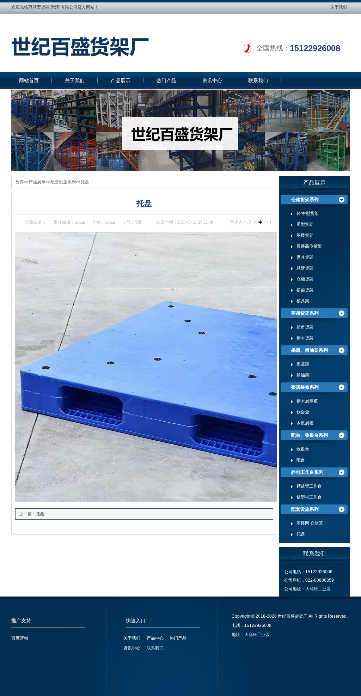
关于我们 (338, 7)
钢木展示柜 (307, 401)
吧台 (300, 460)
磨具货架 (304, 257)
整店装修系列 (305, 387)
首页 (19, 182)
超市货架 (304, 327)
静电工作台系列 (307, 472)
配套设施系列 (63, 182)
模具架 (302, 300)
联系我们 (258, 80)
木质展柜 (304, 422)
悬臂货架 (304, 268)
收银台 (302, 449)
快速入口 (136, 620)
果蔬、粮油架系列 (309, 350)
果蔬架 (302, 364)
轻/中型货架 (307, 213)
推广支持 (21, 620)
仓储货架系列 (305, 199)
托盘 (85, 182)
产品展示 (120, 80)
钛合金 (302, 412)
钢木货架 (304, 337)
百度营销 (19, 638)
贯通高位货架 (309, 246)
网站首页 (29, 80)
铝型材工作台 (309, 497)
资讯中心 (212, 80)
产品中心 (155, 638)
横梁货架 (304, 290)
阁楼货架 (304, 235)
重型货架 (304, 224)
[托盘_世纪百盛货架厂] (94, 45)
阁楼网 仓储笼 (309, 523)
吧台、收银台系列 (309, 435)
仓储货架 (304, 279)
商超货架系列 (305, 313)
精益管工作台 (309, 486)
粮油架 (302, 375)
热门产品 (166, 80)
